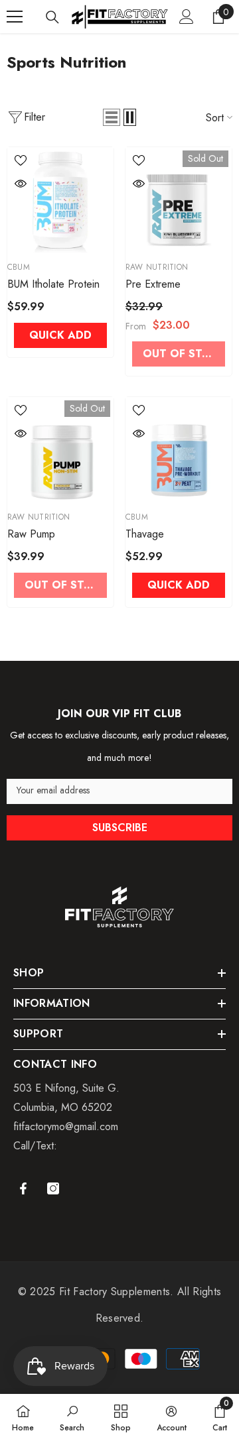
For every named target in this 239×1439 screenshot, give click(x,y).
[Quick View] (21, 184)
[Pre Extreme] (178, 200)
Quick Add (60, 335)
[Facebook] (23, 1188)
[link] (72, 1416)
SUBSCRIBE (119, 827)
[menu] (15, 17)
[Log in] (186, 16)
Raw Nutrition (156, 267)
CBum (18, 267)
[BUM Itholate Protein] (60, 200)
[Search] (52, 17)
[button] (111, 117)
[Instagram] (53, 1188)
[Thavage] (178, 450)
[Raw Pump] (60, 450)
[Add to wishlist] (21, 160)
